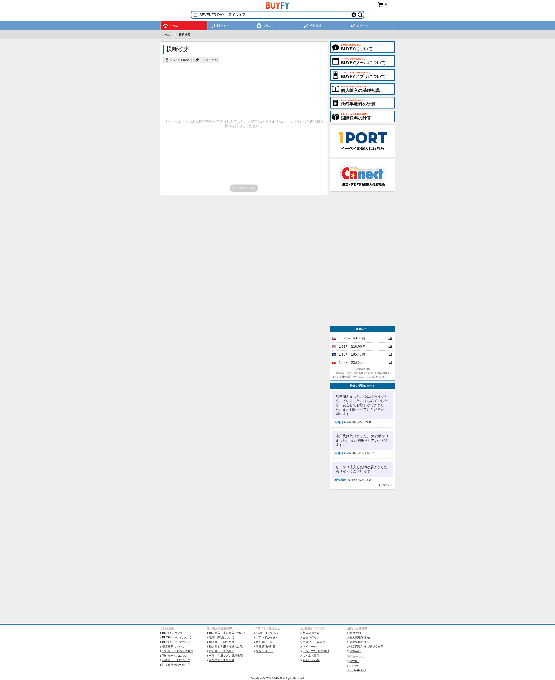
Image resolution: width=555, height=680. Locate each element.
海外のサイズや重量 (221, 660)
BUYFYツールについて (176, 637)
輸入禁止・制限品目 (221, 642)
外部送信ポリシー (360, 642)
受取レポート (264, 651)
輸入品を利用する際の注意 (226, 646)
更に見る (387, 485)
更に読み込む (246, 188)
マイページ (310, 646)
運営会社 (355, 651)
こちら (364, 376)
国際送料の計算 (266, 646)
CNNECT (355, 665)
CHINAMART (357, 670)
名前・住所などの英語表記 (226, 655)
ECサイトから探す (267, 633)
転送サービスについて (176, 660)
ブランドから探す (267, 637)
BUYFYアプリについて (176, 642)
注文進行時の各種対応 (176, 664)
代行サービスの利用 (221, 651)
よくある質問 (311, 655)
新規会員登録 (311, 633)
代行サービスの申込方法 (177, 651)
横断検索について (173, 646)
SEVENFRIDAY (180, 60)
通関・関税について (221, 637)
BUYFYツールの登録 (316, 651)
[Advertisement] (362, 259)
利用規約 (355, 633)
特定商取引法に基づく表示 (366, 646)
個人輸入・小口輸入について (227, 633)
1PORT (354, 661)
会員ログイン (311, 637)
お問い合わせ (311, 660)
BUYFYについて (172, 633)
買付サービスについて (176, 655)
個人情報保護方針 (360, 637)
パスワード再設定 (314, 642)
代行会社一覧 (264, 642)
